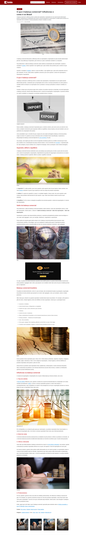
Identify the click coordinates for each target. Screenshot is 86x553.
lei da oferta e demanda (53, 444)
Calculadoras (60, 2)
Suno (37, 512)
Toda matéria (41, 509)
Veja (34, 512)
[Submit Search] (31, 2)
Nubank (28, 509)
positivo (24, 65)
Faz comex (23, 509)
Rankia (42, 512)
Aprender (19, 9)
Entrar (79, 2)
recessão (58, 142)
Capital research (25, 512)
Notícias (48, 2)
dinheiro (21, 190)
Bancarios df (48, 512)
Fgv (39, 512)
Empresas (54, 2)
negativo (29, 70)
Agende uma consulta (71, 2)
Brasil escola (34, 509)
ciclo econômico (43, 137)
